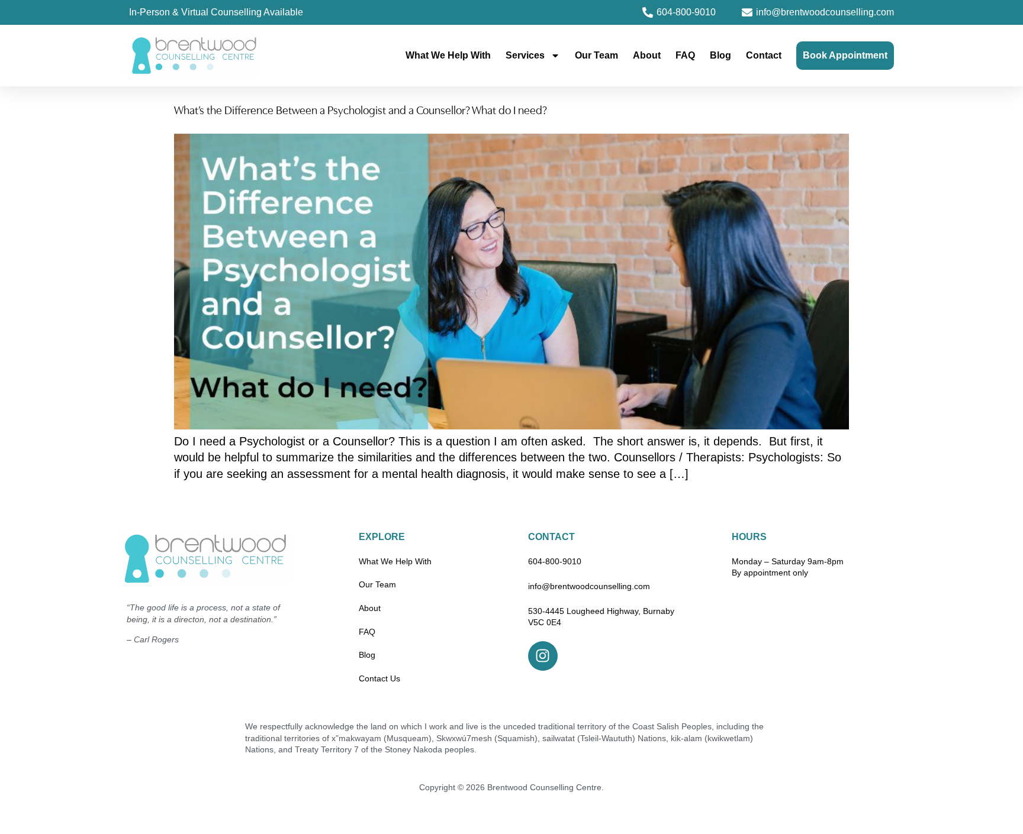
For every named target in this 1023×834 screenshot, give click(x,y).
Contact (763, 55)
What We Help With (448, 55)
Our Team (596, 55)
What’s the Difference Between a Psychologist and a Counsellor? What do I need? (360, 111)
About (647, 55)
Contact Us (379, 678)
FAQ (685, 55)
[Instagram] (543, 656)
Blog (720, 55)
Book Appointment (845, 55)
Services (525, 55)
